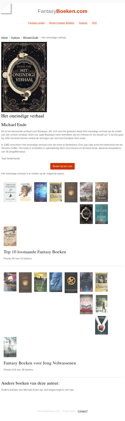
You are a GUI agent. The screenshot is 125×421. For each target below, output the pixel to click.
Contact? (83, 411)
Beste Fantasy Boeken (61, 23)
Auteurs (83, 23)
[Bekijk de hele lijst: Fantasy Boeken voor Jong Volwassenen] (62, 315)
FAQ (94, 23)
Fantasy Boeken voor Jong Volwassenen (40, 363)
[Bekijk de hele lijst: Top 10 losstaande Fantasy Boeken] (62, 215)
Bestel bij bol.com (62, 166)
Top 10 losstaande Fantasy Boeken (35, 251)
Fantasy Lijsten (36, 23)
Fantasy (63, 11)
